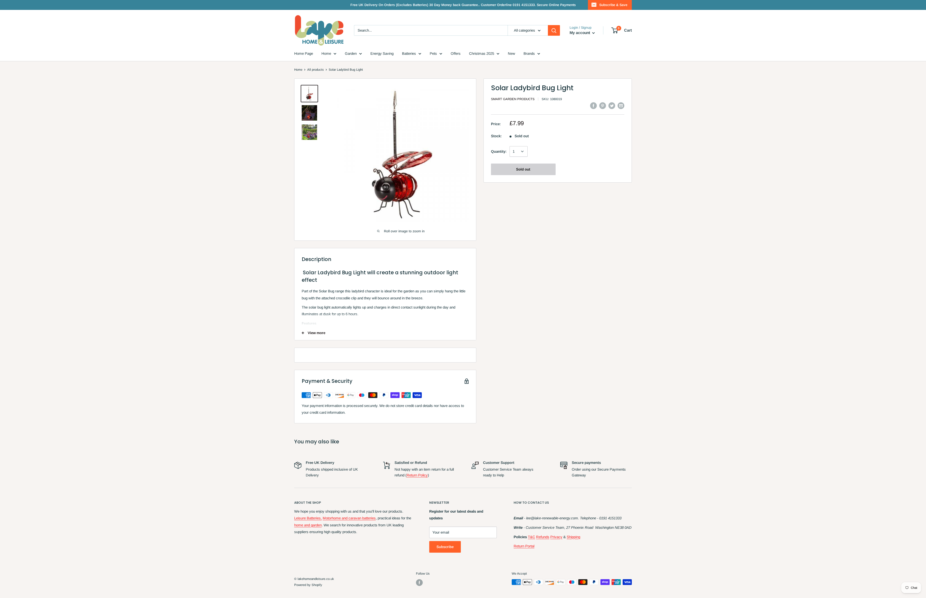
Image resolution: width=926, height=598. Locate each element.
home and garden (308, 525)
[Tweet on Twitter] (611, 105)
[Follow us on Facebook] (419, 582)
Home (298, 69)
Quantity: (499, 151)
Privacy (556, 537)
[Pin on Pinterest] (602, 105)
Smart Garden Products (513, 99)
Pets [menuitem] (433, 53)
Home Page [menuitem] (303, 53)
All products (315, 69)
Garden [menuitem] (351, 53)
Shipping (573, 537)
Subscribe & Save (613, 5)
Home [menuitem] (326, 53)
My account (580, 33)
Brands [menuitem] (529, 53)
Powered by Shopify (308, 585)
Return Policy (417, 475)
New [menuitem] (511, 53)
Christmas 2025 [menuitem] (481, 53)
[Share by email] (621, 105)
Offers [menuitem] (456, 53)
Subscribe (445, 547)
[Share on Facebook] (593, 105)
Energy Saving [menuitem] (382, 53)
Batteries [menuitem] (409, 53)
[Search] (554, 30)
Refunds (542, 537)
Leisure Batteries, (308, 518)
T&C (531, 537)
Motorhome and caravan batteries (349, 518)
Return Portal (524, 546)
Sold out (523, 169)
